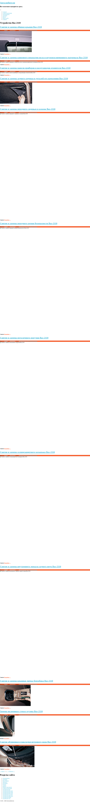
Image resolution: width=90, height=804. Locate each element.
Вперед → (12, 771)
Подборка (5, 783)
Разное (4, 784)
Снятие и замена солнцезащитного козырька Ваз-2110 (27, 452)
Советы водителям (7, 13)
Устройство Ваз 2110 (24, 30)
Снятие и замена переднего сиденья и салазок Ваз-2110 (27, 109)
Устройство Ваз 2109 (8, 792)
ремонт (4, 785)
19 (9, 771)
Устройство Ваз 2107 (8, 791)
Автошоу (5, 15)
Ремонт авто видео (7, 787)
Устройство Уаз (6, 798)
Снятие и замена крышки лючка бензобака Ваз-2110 (26, 681)
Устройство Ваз (6, 789)
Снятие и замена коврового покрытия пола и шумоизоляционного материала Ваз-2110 (44, 57)
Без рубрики (6, 780)
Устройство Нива (7, 797)
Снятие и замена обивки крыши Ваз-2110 (21, 27)
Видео (4, 17)
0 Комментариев (33, 30)
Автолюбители (7, 2)
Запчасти (5, 782)
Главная (5, 11)
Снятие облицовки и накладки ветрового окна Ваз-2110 (28, 742)
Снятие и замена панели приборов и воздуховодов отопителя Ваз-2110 (35, 68)
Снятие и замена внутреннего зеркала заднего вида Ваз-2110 (30, 566)
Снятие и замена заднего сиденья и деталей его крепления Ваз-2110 (34, 78)
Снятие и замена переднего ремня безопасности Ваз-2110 (28, 223)
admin (5, 30)
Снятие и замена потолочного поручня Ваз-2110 (24, 338)
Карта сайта (6, 18)
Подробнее (7, 54)
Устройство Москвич (8, 796)
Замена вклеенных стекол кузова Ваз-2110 (21, 711)
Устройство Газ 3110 (8, 794)
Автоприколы (6, 14)
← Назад (2, 771)
